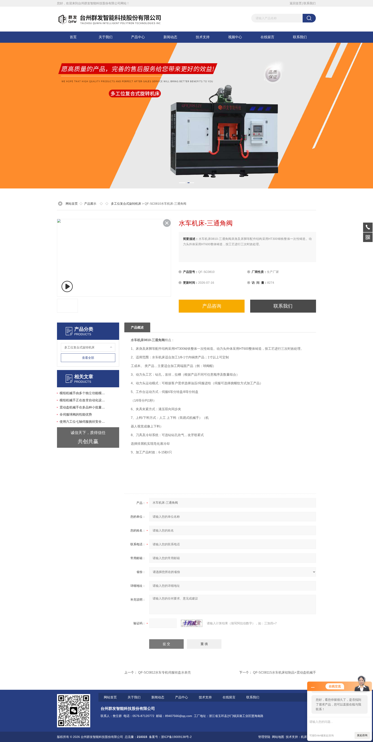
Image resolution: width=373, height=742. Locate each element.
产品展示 (90, 203)
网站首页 (72, 203)
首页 (73, 37)
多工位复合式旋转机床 (126, 203)
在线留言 (267, 37)
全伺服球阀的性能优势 (76, 414)
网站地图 (278, 737)
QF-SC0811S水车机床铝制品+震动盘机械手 (284, 672)
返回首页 (296, 3)
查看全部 (88, 357)
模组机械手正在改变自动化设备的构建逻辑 (83, 400)
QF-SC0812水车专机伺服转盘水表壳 (164, 672)
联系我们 (309, 3)
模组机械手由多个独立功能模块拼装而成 (83, 393)
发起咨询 (362, 735)
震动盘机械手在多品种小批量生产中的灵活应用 (83, 407)
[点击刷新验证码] (191, 623)
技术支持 (203, 37)
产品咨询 (211, 306)
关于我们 (105, 37)
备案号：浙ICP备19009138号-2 (170, 737)
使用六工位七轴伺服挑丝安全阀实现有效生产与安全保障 (83, 421)
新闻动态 (170, 37)
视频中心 (235, 37)
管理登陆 (264, 737)
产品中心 (138, 37)
